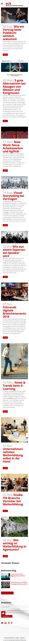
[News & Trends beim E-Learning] (14, 361)
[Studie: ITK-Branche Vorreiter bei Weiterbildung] (14, 483)
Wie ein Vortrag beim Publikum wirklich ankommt (13, 32)
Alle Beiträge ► (7, 593)
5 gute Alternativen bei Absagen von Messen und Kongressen (14, 86)
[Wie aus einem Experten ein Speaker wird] (14, 237)
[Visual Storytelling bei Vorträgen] (14, 182)
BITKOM (10, 398)
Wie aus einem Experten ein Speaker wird (14, 251)
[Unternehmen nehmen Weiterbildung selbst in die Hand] (14, 429)
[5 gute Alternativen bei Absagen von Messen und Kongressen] (14, 68)
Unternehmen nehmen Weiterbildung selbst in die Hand (13, 455)
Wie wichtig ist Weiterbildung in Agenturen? (14, 545)
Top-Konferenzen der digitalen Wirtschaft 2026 (18, 575)
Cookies (17, 638)
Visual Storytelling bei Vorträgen (13, 196)
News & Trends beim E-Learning (14, 385)
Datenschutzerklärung (13, 610)
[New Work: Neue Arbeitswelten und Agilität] (14, 133)
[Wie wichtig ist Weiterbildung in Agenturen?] (14, 527)
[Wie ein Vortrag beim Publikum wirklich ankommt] (14, 15)
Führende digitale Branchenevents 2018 (14, 312)
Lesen (5, 54)
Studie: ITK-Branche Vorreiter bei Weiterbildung (13, 499)
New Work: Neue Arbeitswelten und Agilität (13, 146)
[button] (3, 613)
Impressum (22, 638)
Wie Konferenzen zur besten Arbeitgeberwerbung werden (19, 583)
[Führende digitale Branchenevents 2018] (14, 292)
